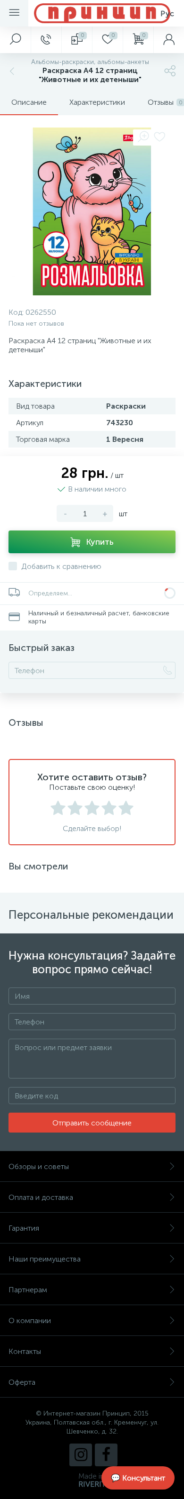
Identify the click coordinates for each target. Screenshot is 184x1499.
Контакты (24, 1351)
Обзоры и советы (38, 1166)
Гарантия (23, 1228)
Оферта (21, 1382)
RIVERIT (92, 1484)
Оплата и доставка (40, 1197)
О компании (29, 1320)
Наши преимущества (44, 1258)
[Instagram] (80, 1455)
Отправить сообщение (92, 1122)
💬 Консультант (138, 1477)
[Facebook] (106, 1455)
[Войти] (168, 40)
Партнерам (27, 1289)
